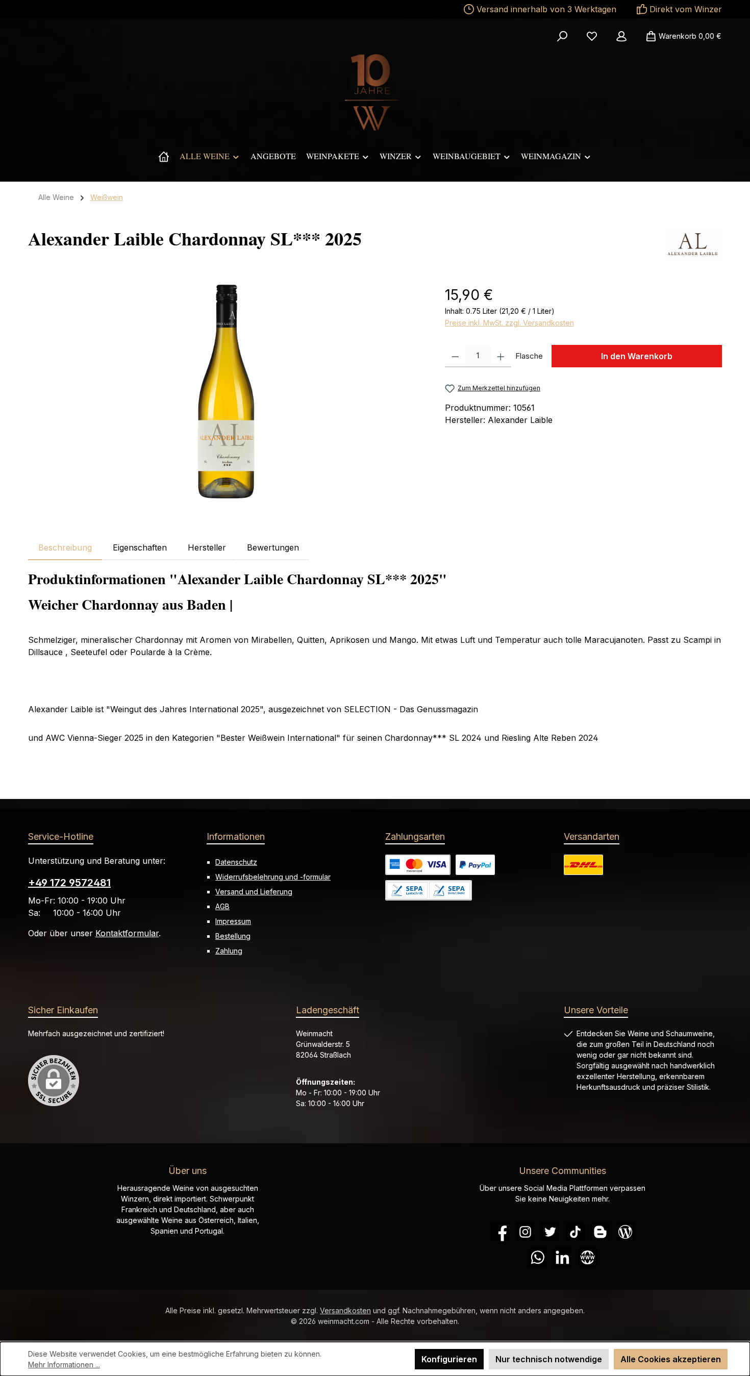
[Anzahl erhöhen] (500, 356)
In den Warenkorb (636, 356)
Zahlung (228, 950)
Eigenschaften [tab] (140, 547)
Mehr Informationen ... (64, 1364)
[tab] (65, 547)
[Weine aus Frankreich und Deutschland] (163, 156)
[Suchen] (562, 36)
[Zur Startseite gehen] (375, 92)
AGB (222, 906)
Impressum (233, 921)
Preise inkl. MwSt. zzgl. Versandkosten (509, 322)
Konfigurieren (449, 1359)
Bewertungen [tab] (273, 547)
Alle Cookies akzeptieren (670, 1359)
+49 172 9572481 (69, 883)
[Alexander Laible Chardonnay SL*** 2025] (226, 394)
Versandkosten (345, 1310)
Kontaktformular (127, 933)
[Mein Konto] (621, 36)
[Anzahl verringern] (455, 356)
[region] (226, 394)
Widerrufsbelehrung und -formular (273, 876)
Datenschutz (236, 862)
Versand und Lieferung (253, 891)
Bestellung (233, 936)
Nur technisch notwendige (548, 1359)
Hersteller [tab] (207, 547)
